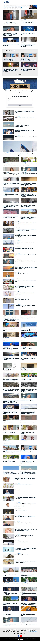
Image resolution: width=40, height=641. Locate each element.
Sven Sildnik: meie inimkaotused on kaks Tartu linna (25, 516)
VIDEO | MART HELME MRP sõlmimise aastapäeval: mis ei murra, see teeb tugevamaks (10, 412)
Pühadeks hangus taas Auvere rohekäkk (28, 624)
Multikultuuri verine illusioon (9, 461)
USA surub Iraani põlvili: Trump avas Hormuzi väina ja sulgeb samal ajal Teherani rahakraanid (10, 34)
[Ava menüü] (35, 2)
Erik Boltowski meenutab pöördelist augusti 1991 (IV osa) (26, 491)
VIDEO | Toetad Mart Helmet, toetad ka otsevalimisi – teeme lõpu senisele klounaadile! (10, 70)
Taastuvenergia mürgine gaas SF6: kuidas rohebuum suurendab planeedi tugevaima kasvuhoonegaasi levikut (11, 401)
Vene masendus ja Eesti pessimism (21, 542)
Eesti (24, 31)
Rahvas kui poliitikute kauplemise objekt (29, 422)
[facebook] (19, 636)
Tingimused (21, 639)
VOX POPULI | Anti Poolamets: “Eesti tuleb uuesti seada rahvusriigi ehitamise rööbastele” (28, 462)
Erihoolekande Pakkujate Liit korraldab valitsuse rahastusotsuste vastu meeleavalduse (28, 45)
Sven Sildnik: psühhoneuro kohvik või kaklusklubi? (25, 261)
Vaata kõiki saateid (20, 74)
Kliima (19, 135)
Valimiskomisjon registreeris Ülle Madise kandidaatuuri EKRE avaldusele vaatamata (11, 206)
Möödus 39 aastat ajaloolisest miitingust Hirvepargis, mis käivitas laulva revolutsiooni (29, 390)
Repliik (19, 116)
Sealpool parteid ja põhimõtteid (21, 510)
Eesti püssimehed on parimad (26, 348)
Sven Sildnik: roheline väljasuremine (28, 400)
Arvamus (24, 19)
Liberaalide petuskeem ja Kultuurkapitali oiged (24, 248)
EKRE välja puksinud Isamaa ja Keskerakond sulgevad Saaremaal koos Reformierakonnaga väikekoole (28, 217)
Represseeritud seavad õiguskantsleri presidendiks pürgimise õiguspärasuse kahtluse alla (28, 195)
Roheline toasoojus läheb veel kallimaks (22, 554)
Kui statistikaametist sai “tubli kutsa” (22, 299)
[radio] (20, 99)
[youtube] (21, 636)
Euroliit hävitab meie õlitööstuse (21, 273)
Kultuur (7, 368)
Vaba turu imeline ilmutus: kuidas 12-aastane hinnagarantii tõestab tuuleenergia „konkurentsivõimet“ (24, 125)
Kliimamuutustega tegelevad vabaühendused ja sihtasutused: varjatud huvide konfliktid (11, 473)
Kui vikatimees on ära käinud (9, 422)
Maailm (7, 31)
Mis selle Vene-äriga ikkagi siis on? (9, 432)
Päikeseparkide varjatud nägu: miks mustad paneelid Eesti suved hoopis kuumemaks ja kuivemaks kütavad (28, 412)
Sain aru (18, 639)
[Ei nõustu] (38, 638)
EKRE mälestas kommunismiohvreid (28, 379)
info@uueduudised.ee (33, 631)
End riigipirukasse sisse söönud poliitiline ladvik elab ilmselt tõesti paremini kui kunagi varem (29, 614)
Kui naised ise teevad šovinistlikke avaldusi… (23, 484)
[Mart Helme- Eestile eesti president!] (20, 6)
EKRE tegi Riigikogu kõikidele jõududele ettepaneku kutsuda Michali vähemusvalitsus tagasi (28, 184)
